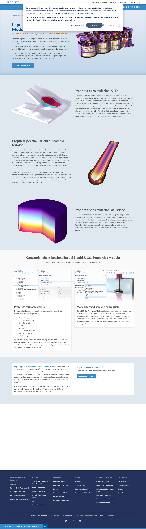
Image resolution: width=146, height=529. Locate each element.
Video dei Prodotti (39, 487)
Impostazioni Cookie (70, 515)
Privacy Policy (43, 515)
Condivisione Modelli (61, 493)
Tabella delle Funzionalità (19, 488)
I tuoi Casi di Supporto (104, 485)
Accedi (133, 2)
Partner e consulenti (103, 495)
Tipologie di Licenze (17, 492)
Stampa (120, 489)
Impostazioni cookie (77, 25)
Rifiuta (111, 25)
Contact (113, 2)
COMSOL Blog (58, 496)
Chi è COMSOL (123, 481)
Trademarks (55, 515)
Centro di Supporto (99, 2)
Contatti (121, 493)
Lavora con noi (123, 485)
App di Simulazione (39, 505)
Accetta (94, 25)
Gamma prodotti (18, 15)
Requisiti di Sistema (17, 495)
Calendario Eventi (81, 489)
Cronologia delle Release (19, 499)
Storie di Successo (38, 491)
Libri (33, 501)
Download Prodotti (103, 502)
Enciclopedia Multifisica (62, 500)
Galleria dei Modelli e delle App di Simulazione (41, 482)
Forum (55, 489)
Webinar (78, 481)
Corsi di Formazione (60, 485)
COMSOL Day (80, 485)
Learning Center (131, 7)
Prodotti (13, 484)
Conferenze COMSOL (83, 493)
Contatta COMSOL (23, 65)
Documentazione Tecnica (105, 499)
